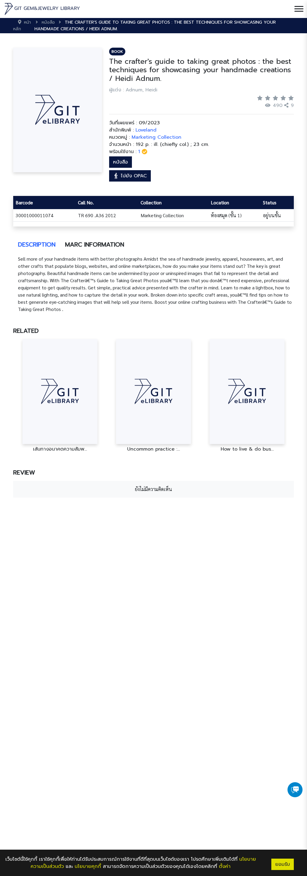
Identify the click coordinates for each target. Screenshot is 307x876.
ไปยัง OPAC (133, 175)
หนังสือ (120, 162)
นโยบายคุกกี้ (88, 866)
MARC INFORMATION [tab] (94, 244)
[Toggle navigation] (299, 9)
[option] (60, 395)
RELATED (26, 330)
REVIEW (24, 472)
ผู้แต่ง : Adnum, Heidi (133, 89)
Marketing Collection (156, 137)
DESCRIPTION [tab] (36, 244)
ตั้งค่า (225, 866)
